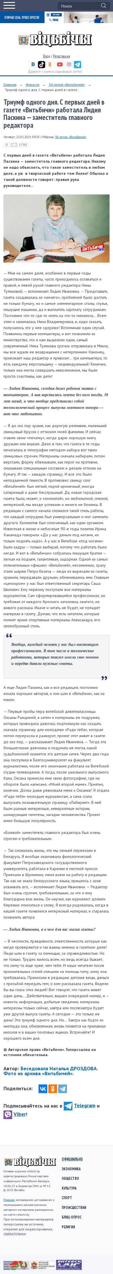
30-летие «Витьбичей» (67, 84)
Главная (10, 84)
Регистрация (61, 56)
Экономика (71, 1169)
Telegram (84, 1105)
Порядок (9, 1200)
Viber (20, 1114)
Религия (68, 1227)
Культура (69, 1188)
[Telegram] (62, 1088)
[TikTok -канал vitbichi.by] (41, 66)
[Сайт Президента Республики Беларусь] (16, 1268)
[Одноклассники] (52, 1088)
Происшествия (74, 1207)
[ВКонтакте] (43, 1088)
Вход (46, 56)
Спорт (67, 1197)
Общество (70, 1178)
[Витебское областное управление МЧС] (69, 1268)
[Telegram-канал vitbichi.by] (77, 66)
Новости (32, 84)
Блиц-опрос (71, 1217)
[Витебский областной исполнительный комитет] (43, 1268)
